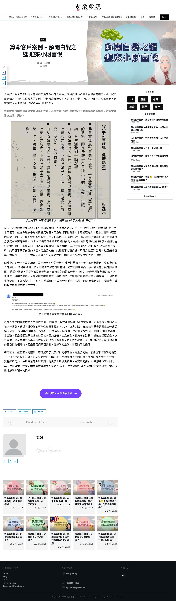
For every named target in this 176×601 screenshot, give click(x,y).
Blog (5, 576)
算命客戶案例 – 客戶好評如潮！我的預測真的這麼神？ (84, 501)
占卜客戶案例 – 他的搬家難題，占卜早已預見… (37, 501)
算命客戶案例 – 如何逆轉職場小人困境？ (13, 537)
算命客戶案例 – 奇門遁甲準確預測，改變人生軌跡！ (107, 537)
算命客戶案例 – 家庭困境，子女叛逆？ (37, 537)
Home (5, 573)
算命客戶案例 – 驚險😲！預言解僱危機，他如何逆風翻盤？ (150, 179)
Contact (6, 580)
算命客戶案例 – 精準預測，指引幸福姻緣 (13, 501)
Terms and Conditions (13, 586)
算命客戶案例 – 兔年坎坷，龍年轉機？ (84, 537)
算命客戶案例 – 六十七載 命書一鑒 (150, 150)
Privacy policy (9, 583)
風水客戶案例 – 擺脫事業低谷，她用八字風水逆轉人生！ (150, 130)
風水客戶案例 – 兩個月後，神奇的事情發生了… (150, 159)
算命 (43, 39)
